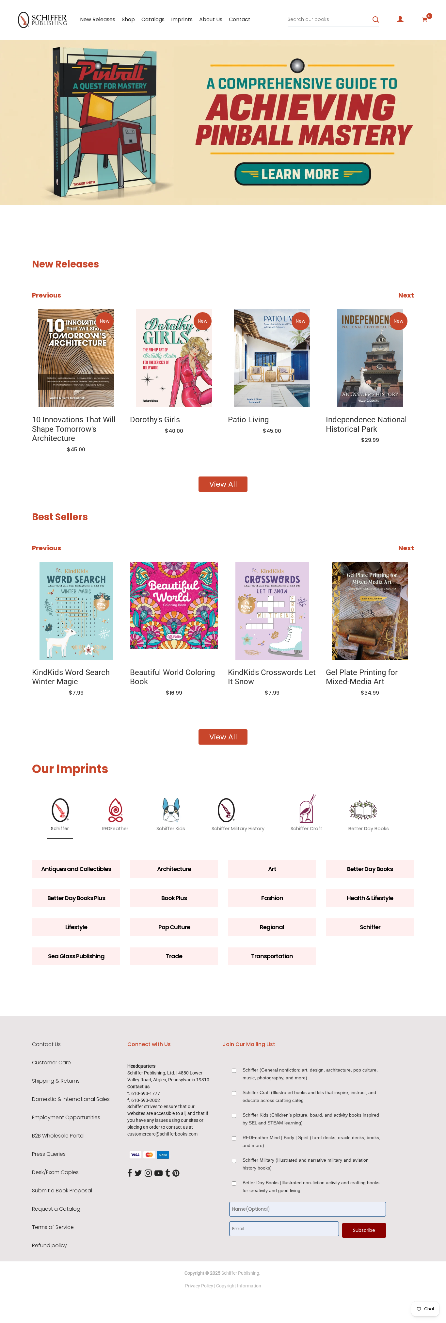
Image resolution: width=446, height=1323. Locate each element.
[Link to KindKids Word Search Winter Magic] (76, 611)
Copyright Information (238, 1285)
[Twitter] (138, 1173)
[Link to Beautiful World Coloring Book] (174, 611)
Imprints (182, 19)
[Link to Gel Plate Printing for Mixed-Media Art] (370, 611)
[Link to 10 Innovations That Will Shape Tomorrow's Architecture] (76, 358)
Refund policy (49, 1245)
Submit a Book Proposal (62, 1190)
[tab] (34, 190)
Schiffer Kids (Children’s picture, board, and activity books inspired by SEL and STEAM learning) (311, 1118)
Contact (239, 19)
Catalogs (153, 19)
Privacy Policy (199, 1285)
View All (223, 484)
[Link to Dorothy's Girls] (174, 358)
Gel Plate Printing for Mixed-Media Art (362, 677)
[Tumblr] (167, 1173)
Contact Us (46, 1044)
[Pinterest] (176, 1173)
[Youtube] (158, 1173)
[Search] (376, 20)
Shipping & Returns (56, 1081)
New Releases (97, 19)
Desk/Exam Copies (55, 1172)
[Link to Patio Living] (272, 358)
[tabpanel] (223, 125)
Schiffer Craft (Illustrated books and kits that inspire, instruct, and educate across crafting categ (309, 1096)
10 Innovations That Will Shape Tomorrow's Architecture (74, 429)
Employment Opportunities (66, 1117)
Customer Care (51, 1062)
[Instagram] (148, 1173)
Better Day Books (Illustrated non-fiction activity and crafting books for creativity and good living (311, 1186)
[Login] (400, 19)
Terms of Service (53, 1227)
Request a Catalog (56, 1209)
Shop (128, 19)
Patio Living (248, 419)
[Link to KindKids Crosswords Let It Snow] (272, 611)
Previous (46, 295)
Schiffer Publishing (240, 1273)
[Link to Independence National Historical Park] (370, 358)
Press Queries (49, 1154)
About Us (210, 19)
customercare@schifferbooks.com (162, 1134)
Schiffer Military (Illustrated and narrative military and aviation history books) (306, 1163)
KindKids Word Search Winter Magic (71, 677)
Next (406, 295)
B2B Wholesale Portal (58, 1135)
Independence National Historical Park (366, 424)
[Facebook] (129, 1173)
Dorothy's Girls (155, 419)
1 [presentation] (36, 190)
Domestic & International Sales (71, 1099)
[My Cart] (425, 19)
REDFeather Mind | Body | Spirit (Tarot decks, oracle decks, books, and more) (311, 1141)
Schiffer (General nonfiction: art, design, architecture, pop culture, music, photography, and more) (310, 1073)
